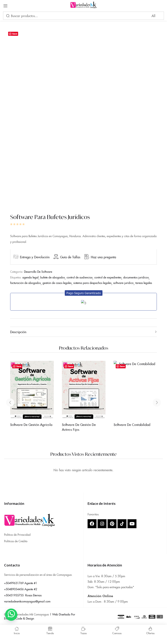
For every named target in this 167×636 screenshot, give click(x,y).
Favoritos (93, 514)
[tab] (83, 332)
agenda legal (30, 277)
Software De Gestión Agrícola (31, 424)
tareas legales (143, 283)
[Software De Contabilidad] (135, 390)
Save (14, 33)
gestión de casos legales (57, 283)
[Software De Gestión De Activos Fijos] (83, 390)
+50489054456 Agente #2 (20, 589)
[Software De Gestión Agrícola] (32, 390)
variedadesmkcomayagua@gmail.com (27, 601)
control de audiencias (79, 277)
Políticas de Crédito (15, 541)
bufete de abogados (52, 277)
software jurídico (123, 283)
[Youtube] (131, 523)
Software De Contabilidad (132, 424)
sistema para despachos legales (92, 283)
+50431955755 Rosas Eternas (23, 595)
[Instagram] (102, 523)
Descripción (18, 331)
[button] (83, 293)
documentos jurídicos (136, 277)
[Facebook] (92, 523)
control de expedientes (107, 277)
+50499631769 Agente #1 (20, 583)
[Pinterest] (112, 523)
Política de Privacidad (17, 534)
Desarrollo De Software (38, 271)
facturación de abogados (25, 283)
